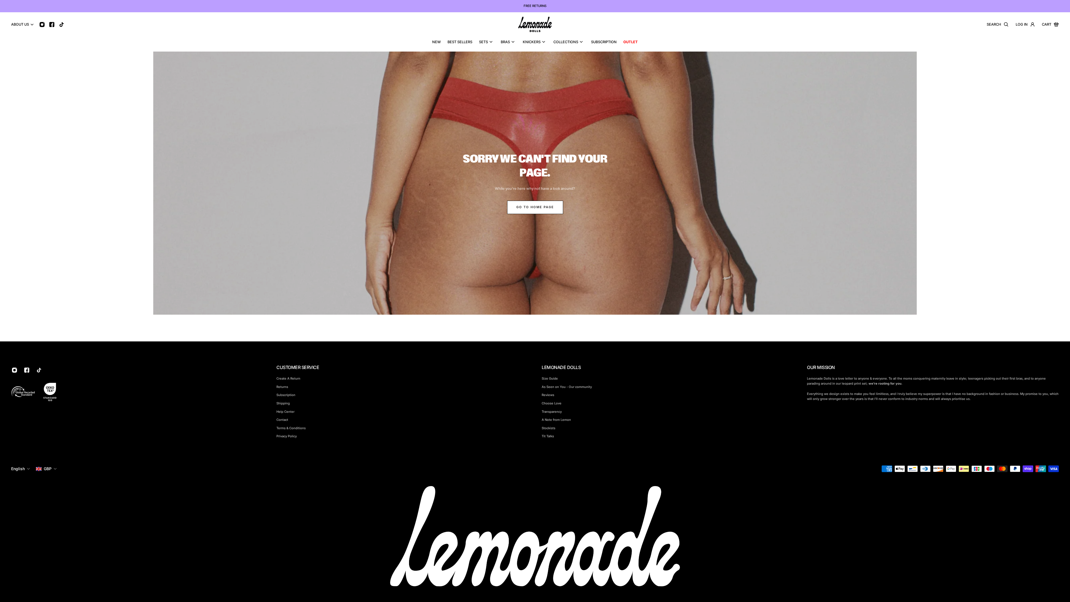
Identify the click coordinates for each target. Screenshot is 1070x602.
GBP (48, 468)
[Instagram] (41, 24)
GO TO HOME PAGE (535, 207)
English (18, 468)
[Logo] (535, 24)
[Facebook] (51, 24)
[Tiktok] (61, 24)
